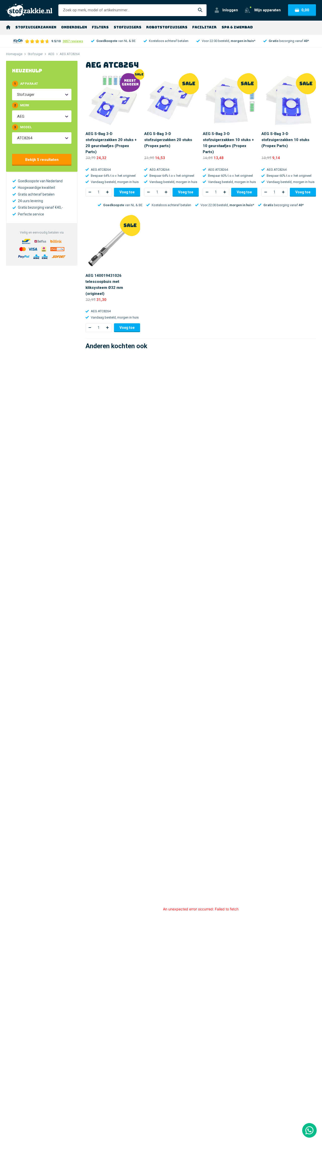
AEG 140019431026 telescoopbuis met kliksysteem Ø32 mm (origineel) (104, 284)
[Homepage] (8, 27)
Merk (21, 105)
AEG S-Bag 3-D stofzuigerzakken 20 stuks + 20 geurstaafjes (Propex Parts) (111, 142)
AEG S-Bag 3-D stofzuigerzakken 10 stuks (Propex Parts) (285, 139)
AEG (51, 54)
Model (23, 127)
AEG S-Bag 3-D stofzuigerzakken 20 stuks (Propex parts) (168, 139)
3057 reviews (73, 41)
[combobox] (17, 95)
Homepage (14, 54)
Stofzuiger (35, 54)
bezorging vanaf (289, 41)
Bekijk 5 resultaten (42, 159)
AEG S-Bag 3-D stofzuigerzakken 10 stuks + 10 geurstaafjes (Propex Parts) (228, 142)
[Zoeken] (200, 10)
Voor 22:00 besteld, (228, 41)
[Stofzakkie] (29, 10)
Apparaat (26, 83)
